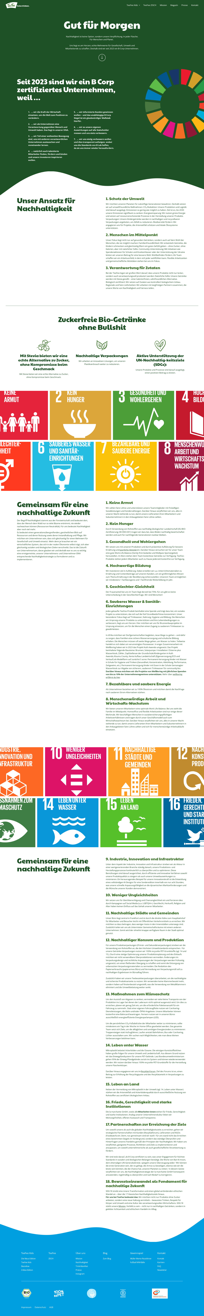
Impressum (26, 1307)
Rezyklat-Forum (148, 1071)
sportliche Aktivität (128, 550)
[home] (17, 5)
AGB (51, 1307)
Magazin (174, 5)
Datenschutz (40, 1307)
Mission (163, 5)
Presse (184, 5)
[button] (133, 5)
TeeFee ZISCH (149, 5)
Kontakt (194, 5)
